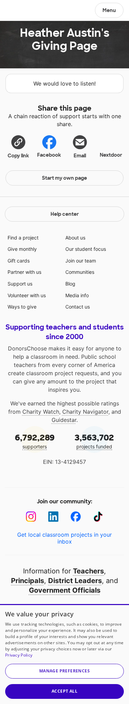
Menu (109, 10)
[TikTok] (98, 516)
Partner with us (24, 272)
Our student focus (85, 249)
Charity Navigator (85, 411)
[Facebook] (76, 516)
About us (75, 238)
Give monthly (22, 249)
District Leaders (75, 581)
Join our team (80, 261)
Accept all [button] (64, 691)
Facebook (49, 155)
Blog (70, 284)
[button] (18, 146)
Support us (20, 284)
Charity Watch (40, 411)
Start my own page (64, 178)
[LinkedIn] (53, 516)
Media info (77, 295)
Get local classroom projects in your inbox (64, 538)
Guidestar (64, 419)
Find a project (23, 238)
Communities (79, 272)
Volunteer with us (27, 295)
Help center (65, 214)
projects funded (94, 441)
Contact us (77, 307)
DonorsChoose (22, 10)
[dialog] (64, 654)
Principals (27, 581)
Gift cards (19, 261)
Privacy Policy (18, 655)
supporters (35, 441)
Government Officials (64, 590)
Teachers (88, 571)
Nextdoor (111, 155)
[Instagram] (31, 516)
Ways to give (22, 307)
